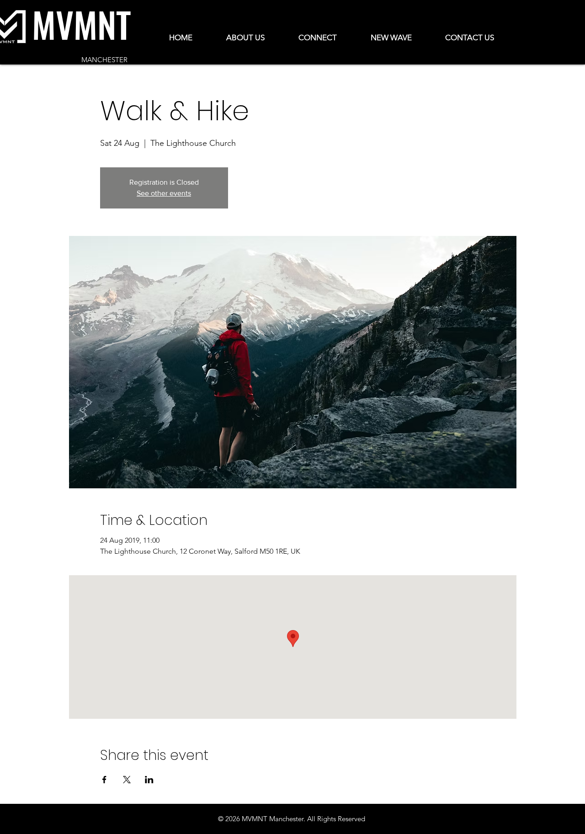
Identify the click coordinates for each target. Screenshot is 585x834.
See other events (164, 193)
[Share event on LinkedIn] (149, 779)
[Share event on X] (126, 779)
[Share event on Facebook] (104, 779)
